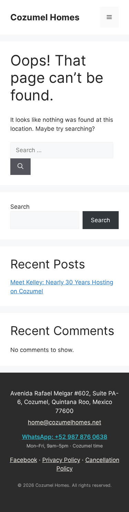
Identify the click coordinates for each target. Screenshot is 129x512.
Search (20, 206)
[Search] (20, 166)
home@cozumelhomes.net (64, 422)
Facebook (23, 459)
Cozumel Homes (44, 17)
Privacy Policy (61, 459)
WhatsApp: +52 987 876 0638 (64, 436)
